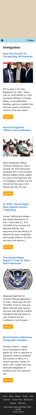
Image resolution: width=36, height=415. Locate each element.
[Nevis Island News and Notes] (2, 40)
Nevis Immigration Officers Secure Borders (17, 129)
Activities (6, 400)
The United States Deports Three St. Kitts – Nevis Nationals (17, 260)
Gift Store (22, 403)
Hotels (24, 396)
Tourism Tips (17, 400)
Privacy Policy (18, 412)
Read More (8, 117)
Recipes (13, 403)
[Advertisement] (18, 19)
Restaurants (28, 400)
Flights (17, 396)
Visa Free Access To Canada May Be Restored (17, 55)
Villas (31, 396)
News (11, 396)
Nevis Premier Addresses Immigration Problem (17, 339)
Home (5, 396)
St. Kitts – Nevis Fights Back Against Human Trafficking (16, 207)
